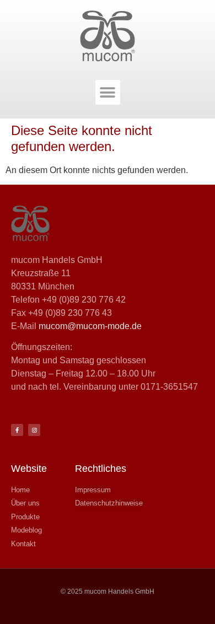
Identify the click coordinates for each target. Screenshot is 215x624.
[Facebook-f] (17, 430)
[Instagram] (34, 430)
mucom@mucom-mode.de (90, 326)
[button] (107, 92)
